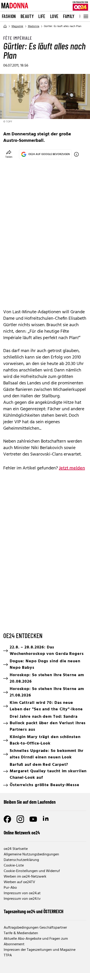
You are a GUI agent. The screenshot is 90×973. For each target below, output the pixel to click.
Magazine (17, 26)
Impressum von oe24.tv (22, 899)
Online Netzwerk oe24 (22, 832)
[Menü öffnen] (85, 16)
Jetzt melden (72, 468)
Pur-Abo (10, 888)
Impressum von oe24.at (22, 893)
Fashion (9, 16)
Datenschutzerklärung (21, 860)
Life (41, 16)
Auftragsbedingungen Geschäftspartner (35, 928)
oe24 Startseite (16, 849)
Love (54, 16)
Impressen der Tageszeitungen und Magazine (39, 950)
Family (68, 16)
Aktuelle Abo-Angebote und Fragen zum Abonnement (36, 941)
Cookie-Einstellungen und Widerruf (32, 871)
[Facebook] (7, 819)
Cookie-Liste (14, 866)
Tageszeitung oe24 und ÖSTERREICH (33, 911)
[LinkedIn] (46, 819)
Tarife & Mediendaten (21, 933)
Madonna (33, 26)
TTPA (8, 955)
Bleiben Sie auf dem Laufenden (30, 802)
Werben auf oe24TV (19, 882)
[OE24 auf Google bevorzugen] (76, 154)
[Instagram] (20, 819)
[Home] (5, 26)
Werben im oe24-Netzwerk (25, 877)
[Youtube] (33, 819)
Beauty (27, 16)
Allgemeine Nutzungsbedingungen (31, 854)
